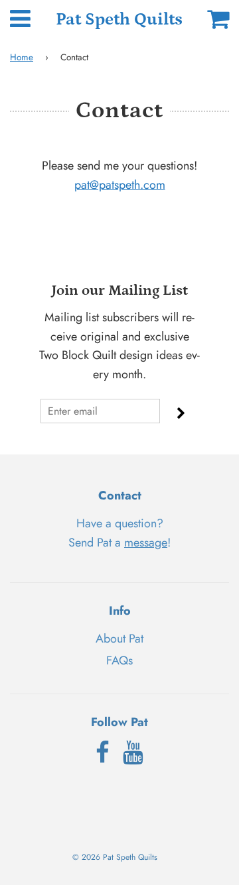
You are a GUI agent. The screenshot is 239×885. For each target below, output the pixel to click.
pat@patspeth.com (119, 184)
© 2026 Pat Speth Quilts (114, 857)
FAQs (119, 660)
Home (21, 57)
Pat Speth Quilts (119, 19)
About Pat (119, 638)
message (145, 542)
